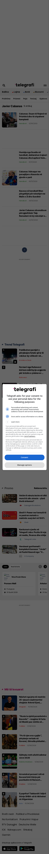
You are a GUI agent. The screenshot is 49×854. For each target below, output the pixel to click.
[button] (24, 422)
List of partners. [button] (29, 436)
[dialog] (25, 427)
